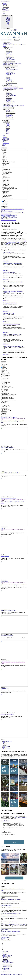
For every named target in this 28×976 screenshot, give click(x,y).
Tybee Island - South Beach (8, 398)
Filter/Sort (3, 362)
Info (4, 156)
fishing (18, 242)
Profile (4, 164)
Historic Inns (6, 184)
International (6, 7)
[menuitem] (8, 17)
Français (8, 21)
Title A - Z (4, 368)
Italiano (8, 22)
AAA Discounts (5, 404)
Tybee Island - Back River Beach (9, 394)
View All (8, 49)
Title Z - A (4, 370)
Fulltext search (4, 149)
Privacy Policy (6, 961)
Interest (4, 157)
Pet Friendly (4, 408)
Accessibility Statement (8, 962)
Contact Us (5, 951)
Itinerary (5, 159)
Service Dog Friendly (6, 410)
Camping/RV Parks (7, 172)
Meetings (5, 4)
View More (3, 938)
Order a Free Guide (5, 820)
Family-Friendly (5, 405)
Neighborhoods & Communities (10, 188)
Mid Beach (4, 383)
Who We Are (6, 953)
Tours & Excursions (7, 195)
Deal (4, 153)
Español (8, 19)
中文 (8, 23)
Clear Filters (3, 413)
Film (4, 13)
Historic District (5, 381)
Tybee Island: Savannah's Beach (9, 400)
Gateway (4, 379)
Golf (25, 241)
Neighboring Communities (8, 387)
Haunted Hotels (6, 183)
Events (4, 176)
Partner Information (7, 955)
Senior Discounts (6, 409)
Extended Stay (6, 177)
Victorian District (6, 401)
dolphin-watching (11, 242)
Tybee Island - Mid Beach (7, 395)
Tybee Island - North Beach (8, 397)
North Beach (5, 389)
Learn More (5, 260)
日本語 (8, 24)
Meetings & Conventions (8, 187)
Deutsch (8, 18)
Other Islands (5, 390)
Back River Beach (6, 375)
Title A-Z (5, 203)
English (8, 17)
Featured (4, 367)
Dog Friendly (6, 173)
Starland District (5, 393)
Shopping (5, 192)
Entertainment (6, 175)
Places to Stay (6, 191)
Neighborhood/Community (9, 161)
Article (4, 152)
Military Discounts (6, 406)
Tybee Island (8, 243)
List (4, 160)
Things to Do (6, 193)
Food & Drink (6, 180)
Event (4, 155)
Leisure (4, 3)
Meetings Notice (6, 956)
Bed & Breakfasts (7, 171)
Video (4, 165)
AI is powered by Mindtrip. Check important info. (11, 974)
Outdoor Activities (7, 189)
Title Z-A (5, 204)
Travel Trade (6, 10)
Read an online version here (21, 817)
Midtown (4, 385)
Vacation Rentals (6, 196)
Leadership (5, 959)
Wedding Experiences (8, 198)
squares (24, 239)
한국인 (8, 26)
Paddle (5, 244)
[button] (9, 51)
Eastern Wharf (5, 378)
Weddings (5, 8)
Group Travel (6, 5)
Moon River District (6, 386)
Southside (4, 391)
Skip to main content (5, 1)
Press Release (6, 163)
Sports (4, 9)
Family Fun (5, 179)
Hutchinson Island (6, 382)
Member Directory (7, 957)
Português (8, 20)
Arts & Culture (6, 169)
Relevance (5, 201)
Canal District (5, 377)
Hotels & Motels (6, 185)
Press (4, 11)
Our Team (5, 960)
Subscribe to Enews (7, 966)
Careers (5, 954)
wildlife (11, 245)
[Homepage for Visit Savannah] (6, 939)
